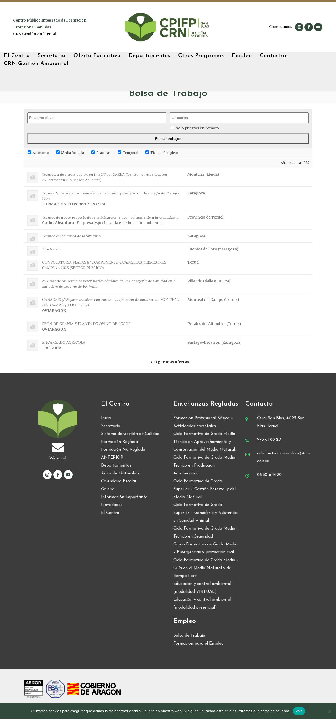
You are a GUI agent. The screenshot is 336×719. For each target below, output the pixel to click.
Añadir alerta (291, 163)
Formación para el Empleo (198, 643)
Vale (299, 711)
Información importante (124, 497)
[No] (329, 711)
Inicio (106, 418)
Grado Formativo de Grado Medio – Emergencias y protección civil (205, 548)
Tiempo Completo (164, 153)
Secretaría (110, 426)
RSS (306, 163)
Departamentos (116, 465)
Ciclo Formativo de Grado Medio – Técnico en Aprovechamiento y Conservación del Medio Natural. (206, 442)
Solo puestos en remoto (197, 128)
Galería (107, 489)
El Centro (110, 513)
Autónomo (40, 153)
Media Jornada (72, 153)
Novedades (111, 505)
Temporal (130, 153)
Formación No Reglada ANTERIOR (123, 454)
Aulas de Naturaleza (120, 473)
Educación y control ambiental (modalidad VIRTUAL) (202, 588)
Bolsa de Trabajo (189, 636)
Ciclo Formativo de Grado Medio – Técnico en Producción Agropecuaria (206, 465)
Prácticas (103, 153)
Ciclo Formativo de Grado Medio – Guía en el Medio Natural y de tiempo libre (206, 568)
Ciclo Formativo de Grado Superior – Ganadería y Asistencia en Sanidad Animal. (205, 513)
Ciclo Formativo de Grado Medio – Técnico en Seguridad (206, 532)
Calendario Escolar (118, 481)
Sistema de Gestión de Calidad (130, 434)
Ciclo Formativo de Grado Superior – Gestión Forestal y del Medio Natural (204, 489)
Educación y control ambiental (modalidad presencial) (202, 604)
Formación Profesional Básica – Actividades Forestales (203, 422)
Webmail (57, 458)
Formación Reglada (119, 442)
